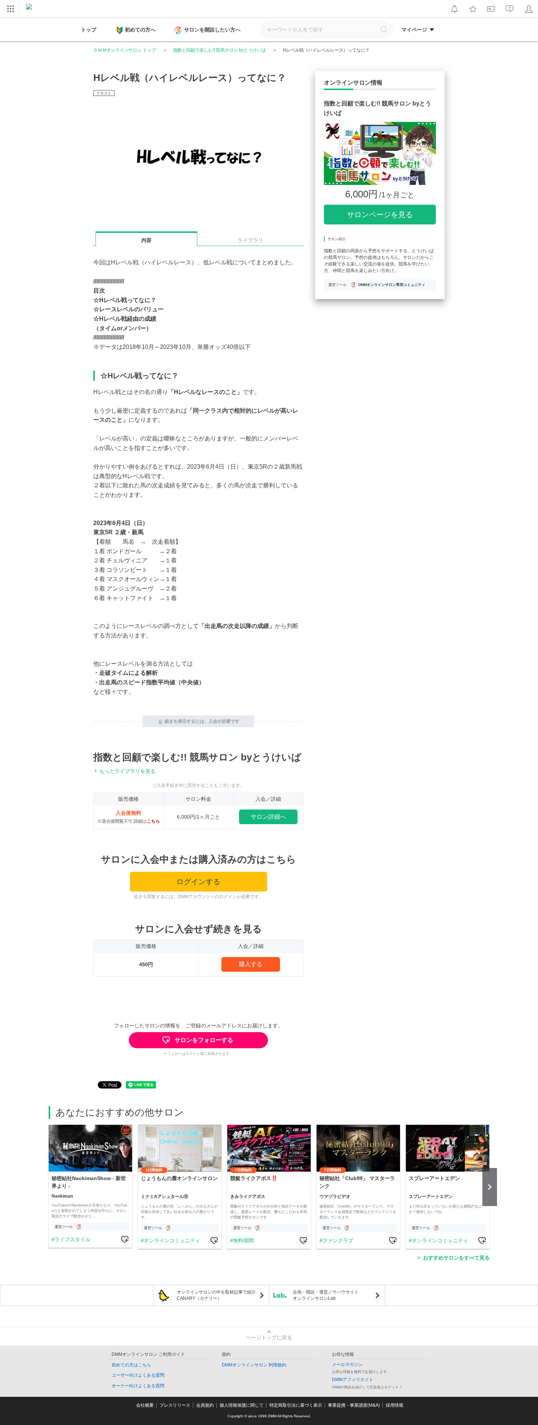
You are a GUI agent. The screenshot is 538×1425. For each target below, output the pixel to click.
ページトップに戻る (269, 1337)
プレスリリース (175, 1405)
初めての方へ (140, 30)
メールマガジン (347, 1364)
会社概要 (145, 1405)
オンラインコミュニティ (172, 1240)
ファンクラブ (337, 1240)
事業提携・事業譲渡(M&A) (354, 1405)
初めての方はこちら (131, 1365)
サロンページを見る (380, 215)
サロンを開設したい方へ (212, 30)
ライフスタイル (72, 1239)
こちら (153, 821)
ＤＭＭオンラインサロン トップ (124, 50)
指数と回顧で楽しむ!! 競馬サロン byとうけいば (219, 50)
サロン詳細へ (268, 817)
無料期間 (243, 1240)
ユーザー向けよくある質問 (138, 1375)
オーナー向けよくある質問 (138, 1385)
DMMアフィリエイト (352, 1379)
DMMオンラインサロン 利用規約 (254, 1365)
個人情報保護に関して (242, 1405)
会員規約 (205, 1405)
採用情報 (394, 1405)
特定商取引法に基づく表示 (295, 1405)
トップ (88, 30)
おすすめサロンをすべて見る (456, 1258)
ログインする (198, 882)
